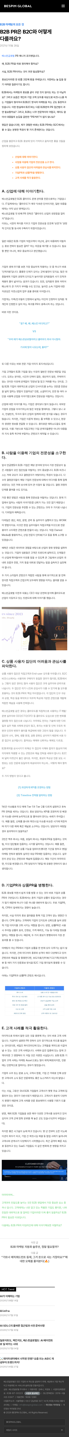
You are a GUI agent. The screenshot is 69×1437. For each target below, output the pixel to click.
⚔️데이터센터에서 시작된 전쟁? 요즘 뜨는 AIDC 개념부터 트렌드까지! (27, 1360)
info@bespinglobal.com (31, 1405)
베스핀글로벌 (8, 55)
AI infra (5, 1311)
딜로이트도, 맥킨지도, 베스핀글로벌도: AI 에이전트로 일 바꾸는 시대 (26, 1342)
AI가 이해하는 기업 (10, 1296)
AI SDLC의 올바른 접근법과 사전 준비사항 (22, 1325)
